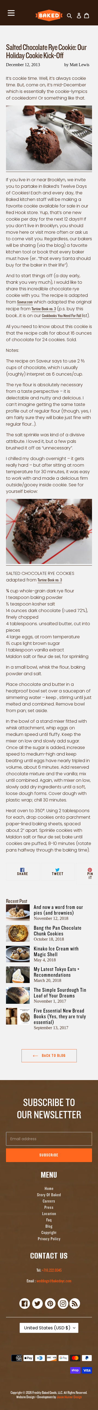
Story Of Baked (49, 1195)
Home (49, 1188)
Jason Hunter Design (69, 1397)
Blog (49, 1226)
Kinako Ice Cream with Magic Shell (56, 952)
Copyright (49, 1232)
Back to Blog (53, 1056)
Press (49, 1207)
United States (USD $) (47, 1328)
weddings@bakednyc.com (53, 1281)
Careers (49, 1201)
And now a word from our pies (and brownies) (58, 910)
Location (49, 1214)
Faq (49, 1220)
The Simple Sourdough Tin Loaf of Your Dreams (60, 993)
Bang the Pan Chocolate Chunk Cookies (58, 931)
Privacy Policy (49, 1239)
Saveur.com (25, 302)
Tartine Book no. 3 (44, 309)
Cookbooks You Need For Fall (62, 316)
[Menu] (11, 12)
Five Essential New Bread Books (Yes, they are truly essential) (60, 1016)
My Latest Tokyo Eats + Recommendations (56, 972)
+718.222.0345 (52, 1270)
